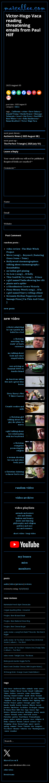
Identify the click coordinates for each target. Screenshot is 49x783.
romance (12, 722)
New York (27, 714)
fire (42, 700)
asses (41, 689)
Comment (9, 168)
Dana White (35, 693)
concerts (20, 693)
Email (6, 212)
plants (6, 719)
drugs (25, 698)
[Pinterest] (34, 92)
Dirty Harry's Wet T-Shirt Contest (15, 394)
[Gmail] (8, 97)
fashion (25, 700)
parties (15, 717)
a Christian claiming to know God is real (14, 472)
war (29, 729)
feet (31, 700)
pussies (26, 719)
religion (38, 719)
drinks (19, 698)
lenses (32, 710)
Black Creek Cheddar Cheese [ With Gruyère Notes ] (23, 666)
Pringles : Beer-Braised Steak (14, 615)
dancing (7, 696)
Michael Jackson (17, 712)
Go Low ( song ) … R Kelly (19, 274)
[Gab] (18, 92)
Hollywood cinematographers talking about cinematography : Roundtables (23, 264)
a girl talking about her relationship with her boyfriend (15, 434)
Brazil (30, 691)
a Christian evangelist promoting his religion (17, 447)
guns (33, 703)
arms (36, 689)
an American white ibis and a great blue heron (14, 381)
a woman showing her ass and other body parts (15, 460)
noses (34, 714)
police (12, 719)
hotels (18, 705)
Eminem (42, 698)
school (26, 722)
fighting (37, 700)
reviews (27, 584)
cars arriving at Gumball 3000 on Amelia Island (15, 368)
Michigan (29, 712)
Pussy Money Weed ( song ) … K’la (23, 289)
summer (13, 726)
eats (35, 698)
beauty (6, 691)
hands (6, 705)
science (33, 722)
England (8, 700)
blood (19, 691)
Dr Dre (12, 698)
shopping (7, 724)
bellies (13, 691)
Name (7, 201)
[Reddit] (39, 92)
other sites (8, 770)
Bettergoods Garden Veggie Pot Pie (17, 661)
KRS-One (20, 710)
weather (13, 731)
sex (19, 119)
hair (38, 703)
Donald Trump (12, 114)
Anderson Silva (19, 689)
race (32, 719)
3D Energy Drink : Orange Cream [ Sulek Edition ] (21, 672)
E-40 (31, 698)
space (31, 724)
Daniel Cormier (17, 696)
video (17, 107)
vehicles (24, 729)
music (42, 712)
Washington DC (38, 729)
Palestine (7, 717)
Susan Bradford (13, 121)
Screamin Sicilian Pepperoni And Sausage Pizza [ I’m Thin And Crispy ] (25, 299)
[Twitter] (13, 92)
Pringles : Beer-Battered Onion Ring (17, 621)
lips (37, 710)
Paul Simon (23, 717)
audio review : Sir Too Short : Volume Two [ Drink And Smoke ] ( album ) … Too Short (23, 641)
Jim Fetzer (27, 116)
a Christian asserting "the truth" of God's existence (17, 343)
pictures (19, 584)
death (27, 696)
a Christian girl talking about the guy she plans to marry (15, 421)
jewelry (7, 707)
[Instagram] (29, 92)
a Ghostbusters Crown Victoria (22, 286)
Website (8, 223)
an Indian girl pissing (17, 270)
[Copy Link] (8, 92)
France (13, 703)
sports (37, 724)
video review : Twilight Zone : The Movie (18, 655)
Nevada (14, 714)
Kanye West (11, 710)
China (6, 693)
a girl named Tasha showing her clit (25, 280)
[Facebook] (24, 92)
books (24, 691)
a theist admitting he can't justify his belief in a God (15, 329)
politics (19, 719)
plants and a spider (16, 283)
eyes (14, 700)
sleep (14, 724)
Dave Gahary (34, 111)
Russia (19, 722)
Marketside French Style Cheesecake (17, 604)
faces (19, 700)
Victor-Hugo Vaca (29, 121)
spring (6, 726)
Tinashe (27, 726)
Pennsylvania (34, 717)
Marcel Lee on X (11, 760)
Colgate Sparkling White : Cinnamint (17, 610)
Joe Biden (24, 707)
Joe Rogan (33, 707)
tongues (38, 726)
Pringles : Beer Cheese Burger (15, 626)
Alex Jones (8, 689)
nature (7, 714)
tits (32, 726)
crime (24, 111)
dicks (32, 696)
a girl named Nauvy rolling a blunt (24, 292)
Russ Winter (11, 119)
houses (25, 705)
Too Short (8, 729)
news (20, 714)
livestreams (9, 774)
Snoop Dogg (23, 724)
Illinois (32, 705)
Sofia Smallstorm (30, 119)
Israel (19, 116)
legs (26, 710)
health (12, 705)
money (36, 712)
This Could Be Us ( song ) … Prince (24, 277)
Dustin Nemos (26, 114)
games (19, 703)
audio (6, 584)
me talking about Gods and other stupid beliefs (16, 355)
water (7, 731)
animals (30, 689)
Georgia (27, 703)
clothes (13, 693)
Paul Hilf (37, 116)
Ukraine (16, 729)
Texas (20, 726)
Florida (7, 703)
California (16, 111)
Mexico (7, 712)
